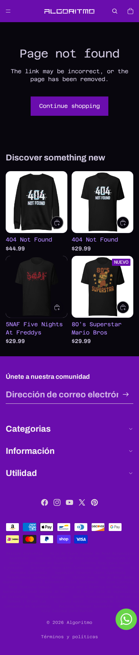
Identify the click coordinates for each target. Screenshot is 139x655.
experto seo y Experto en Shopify (93, 587)
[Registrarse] (125, 394)
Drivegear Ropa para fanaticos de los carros (77, 568)
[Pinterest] (94, 502)
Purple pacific (50, 597)
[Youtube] (69, 502)
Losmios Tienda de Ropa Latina (67, 558)
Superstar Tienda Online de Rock (36, 592)
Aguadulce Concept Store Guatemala (90, 573)
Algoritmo (79, 622)
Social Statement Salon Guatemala (64, 582)
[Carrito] (130, 11)
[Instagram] (57, 502)
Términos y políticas (69, 636)
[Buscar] (115, 11)
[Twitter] (82, 502)
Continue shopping (69, 106)
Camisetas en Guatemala (27, 606)
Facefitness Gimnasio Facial (36, 577)
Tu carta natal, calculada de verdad (91, 601)
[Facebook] (44, 502)
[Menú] (8, 11)
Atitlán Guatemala (24, 553)
